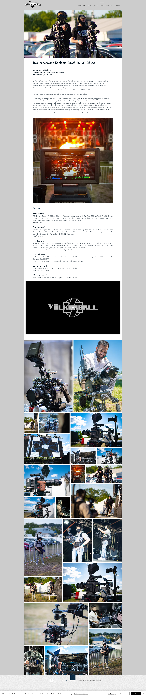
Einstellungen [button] (112, 694)
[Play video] (73, 307)
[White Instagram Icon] (55, 680)
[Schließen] (143, 693)
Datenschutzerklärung (81, 694)
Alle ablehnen (123, 694)
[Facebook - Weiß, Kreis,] (51, 680)
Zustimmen (136, 694)
